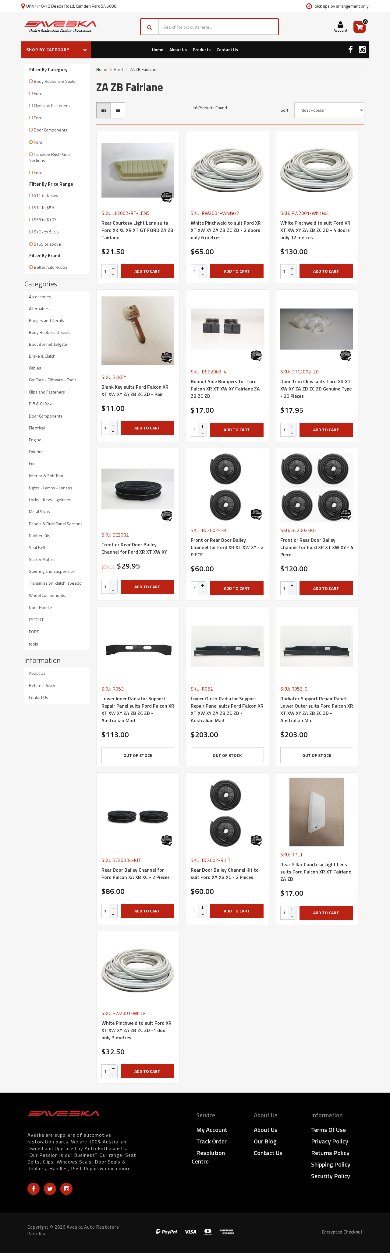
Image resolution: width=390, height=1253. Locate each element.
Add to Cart (147, 271)
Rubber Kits (39, 535)
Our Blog (265, 1141)
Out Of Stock (137, 755)
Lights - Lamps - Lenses (50, 488)
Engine (35, 439)
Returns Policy (42, 685)
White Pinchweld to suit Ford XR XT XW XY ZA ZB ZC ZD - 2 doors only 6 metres (226, 230)
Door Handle (40, 607)
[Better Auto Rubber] (167, 197)
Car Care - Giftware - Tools (52, 379)
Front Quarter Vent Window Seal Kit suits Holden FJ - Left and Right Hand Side (51, 1228)
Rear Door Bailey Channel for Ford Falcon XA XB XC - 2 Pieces (135, 873)
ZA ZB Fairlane (143, 69)
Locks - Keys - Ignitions (50, 499)
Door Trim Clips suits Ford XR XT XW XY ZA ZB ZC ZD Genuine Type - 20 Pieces (316, 389)
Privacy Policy (329, 1141)
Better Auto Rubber (51, 267)
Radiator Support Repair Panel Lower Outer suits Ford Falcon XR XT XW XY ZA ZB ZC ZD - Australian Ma (316, 709)
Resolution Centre (208, 1157)
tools (33, 644)
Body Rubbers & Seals (54, 81)
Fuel (33, 463)
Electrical (37, 428)
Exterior (36, 451)
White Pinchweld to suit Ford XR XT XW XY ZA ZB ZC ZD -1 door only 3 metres (136, 1030)
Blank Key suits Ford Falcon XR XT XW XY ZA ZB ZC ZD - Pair (134, 390)
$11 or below (46, 195)
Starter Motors (42, 559)
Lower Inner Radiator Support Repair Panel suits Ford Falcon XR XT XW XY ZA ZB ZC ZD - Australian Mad (137, 709)
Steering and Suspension (52, 571)
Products (202, 49)
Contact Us (227, 49)
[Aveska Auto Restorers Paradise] (60, 26)
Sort (284, 110)
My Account (211, 1129)
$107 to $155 (46, 232)
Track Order (211, 1141)
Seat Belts (38, 547)
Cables (35, 368)
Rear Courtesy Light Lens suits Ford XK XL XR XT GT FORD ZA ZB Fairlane (137, 230)
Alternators (39, 308)
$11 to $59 (44, 207)
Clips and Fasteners (52, 105)
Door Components (50, 130)
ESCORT (36, 619)
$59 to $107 (45, 219)
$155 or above (47, 244)
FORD (34, 631)
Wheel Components (47, 595)
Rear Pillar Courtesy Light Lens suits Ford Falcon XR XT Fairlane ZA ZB (315, 872)
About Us (178, 49)
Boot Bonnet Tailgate (48, 344)
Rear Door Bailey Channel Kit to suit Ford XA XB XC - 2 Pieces (225, 873)
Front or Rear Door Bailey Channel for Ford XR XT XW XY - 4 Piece (316, 547)
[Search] (150, 27)
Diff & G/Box (40, 404)
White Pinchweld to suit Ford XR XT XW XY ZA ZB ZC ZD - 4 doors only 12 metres (315, 230)
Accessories (40, 296)
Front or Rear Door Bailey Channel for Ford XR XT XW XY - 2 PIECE (227, 547)
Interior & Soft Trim (46, 475)
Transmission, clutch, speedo (55, 583)
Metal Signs (39, 511)
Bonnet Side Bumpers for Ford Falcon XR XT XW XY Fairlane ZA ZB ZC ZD (225, 389)
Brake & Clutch (42, 356)
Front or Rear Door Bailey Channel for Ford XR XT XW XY (134, 548)
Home (157, 49)
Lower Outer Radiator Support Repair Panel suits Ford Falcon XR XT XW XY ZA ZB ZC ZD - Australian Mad (227, 709)
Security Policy (330, 1176)
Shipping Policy (330, 1164)
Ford (38, 93)
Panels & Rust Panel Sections (50, 157)
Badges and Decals (46, 320)
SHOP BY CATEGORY (48, 49)
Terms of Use (328, 1129)
